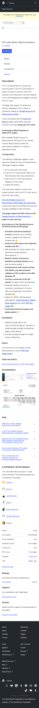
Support (7, 74)
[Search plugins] (23, 23)
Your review (6, 582)
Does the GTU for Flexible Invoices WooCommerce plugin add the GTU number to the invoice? (15, 440)
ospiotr (8, 503)
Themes (23, 631)
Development (9, 69)
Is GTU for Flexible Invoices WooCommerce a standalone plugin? (15, 432)
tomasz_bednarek (12, 516)
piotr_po (9, 489)
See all (34, 582)
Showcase (24, 627)
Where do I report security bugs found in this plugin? (11, 424)
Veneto (9, 681)
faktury (31, 561)
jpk (35, 561)
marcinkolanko (11, 496)
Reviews (7, 64)
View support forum (9, 597)
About (4, 627)
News (4, 631)
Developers (6, 651)
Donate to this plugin (9, 615)
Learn (4, 644)
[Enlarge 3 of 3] (34, 385)
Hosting (5, 634)
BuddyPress (7, 672)
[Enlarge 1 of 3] (16, 376)
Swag (23, 655)
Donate (24, 651)
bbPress (6, 668)
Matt (5, 665)
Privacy (5, 638)
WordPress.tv (8, 655)
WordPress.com (9, 661)
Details (6, 59)
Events (23, 648)
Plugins (23, 634)
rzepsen (9, 523)
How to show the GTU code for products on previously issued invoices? (12, 457)
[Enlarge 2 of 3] (34, 376)
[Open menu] (36, 3)
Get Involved (25, 644)
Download (6, 51)
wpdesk (7, 46)
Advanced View (8, 567)
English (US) (33, 556)
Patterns (23, 638)
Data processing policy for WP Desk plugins (18, 364)
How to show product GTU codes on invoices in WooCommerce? (14, 449)
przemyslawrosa (12, 509)
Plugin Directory (7, 9)
